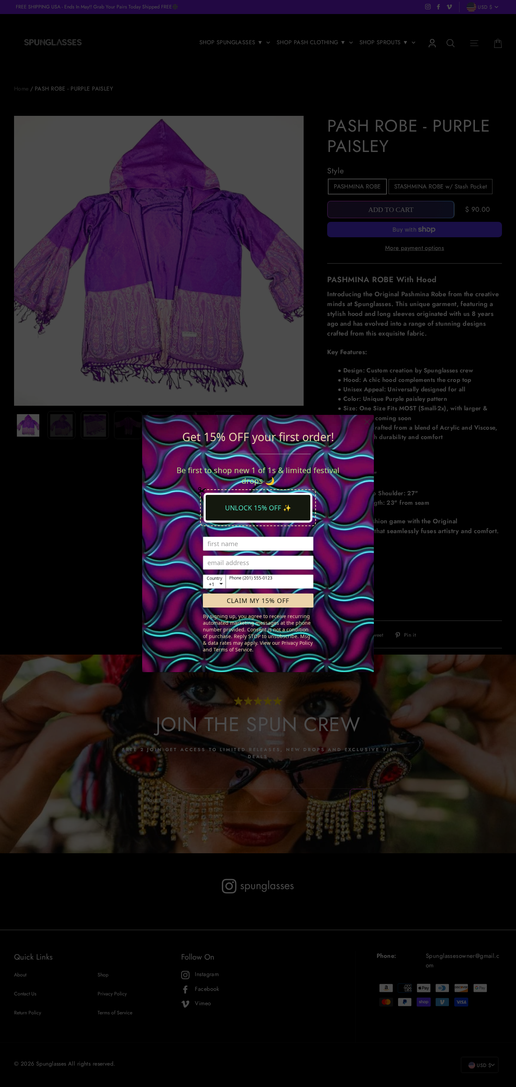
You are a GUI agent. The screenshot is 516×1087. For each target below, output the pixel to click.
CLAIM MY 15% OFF (258, 600)
